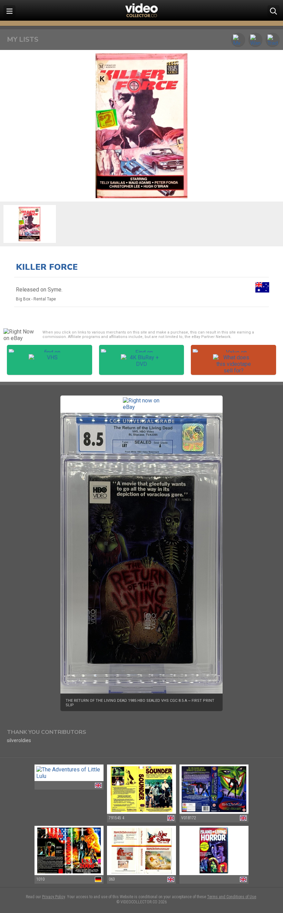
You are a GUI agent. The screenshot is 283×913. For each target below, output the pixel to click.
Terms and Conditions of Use (231, 896)
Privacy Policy (53, 896)
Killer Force (47, 267)
